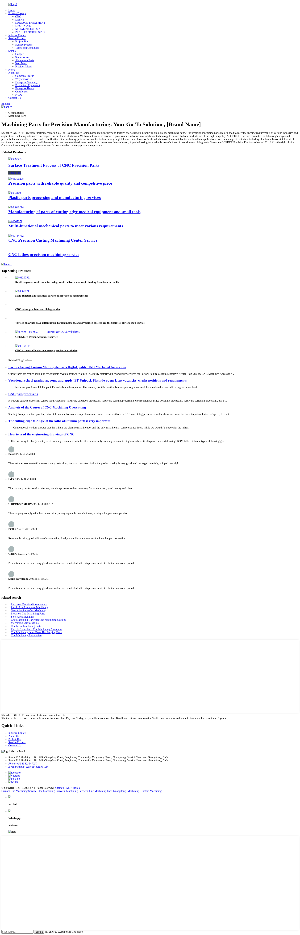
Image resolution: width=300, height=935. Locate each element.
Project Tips (21, 41)
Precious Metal (23, 66)
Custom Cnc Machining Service (18, 791)
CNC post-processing (23, 394)
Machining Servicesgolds (25, 622)
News (11, 69)
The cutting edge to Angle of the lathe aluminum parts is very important (59, 421)
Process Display (17, 13)
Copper (19, 53)
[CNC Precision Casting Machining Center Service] (16, 235)
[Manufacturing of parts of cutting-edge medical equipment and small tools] (16, 207)
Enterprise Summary (26, 82)
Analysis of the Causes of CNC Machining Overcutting (47, 407)
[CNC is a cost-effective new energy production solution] (22, 345)
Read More (15, 172)
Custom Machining (151, 791)
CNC (18, 16)
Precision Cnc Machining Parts (28, 613)
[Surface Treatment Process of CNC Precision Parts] (15, 158)
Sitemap (59, 787)
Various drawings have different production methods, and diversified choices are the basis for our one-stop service (80, 322)
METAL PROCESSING (29, 28)
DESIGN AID (23, 25)
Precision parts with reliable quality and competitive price (60, 183)
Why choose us (23, 79)
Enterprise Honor (24, 88)
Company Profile (24, 75)
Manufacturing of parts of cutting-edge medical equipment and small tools (74, 211)
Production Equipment (27, 85)
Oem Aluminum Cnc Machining (28, 610)
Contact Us (14, 97)
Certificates (21, 91)
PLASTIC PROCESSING (30, 32)
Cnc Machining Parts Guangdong (107, 791)
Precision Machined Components (29, 604)
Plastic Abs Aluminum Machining (29, 607)
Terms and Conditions (27, 47)
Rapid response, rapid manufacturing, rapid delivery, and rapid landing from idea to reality (67, 282)
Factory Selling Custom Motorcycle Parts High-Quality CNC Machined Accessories (67, 367)
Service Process (17, 38)
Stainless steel (22, 57)
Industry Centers (17, 35)
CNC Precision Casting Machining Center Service (52, 240)
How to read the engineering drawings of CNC (41, 434)
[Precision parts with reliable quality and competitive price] (16, 178)
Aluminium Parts (24, 60)
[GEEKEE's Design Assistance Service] (47, 331)
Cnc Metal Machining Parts (26, 626)
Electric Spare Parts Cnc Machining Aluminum (36, 629)
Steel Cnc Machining (22, 616)
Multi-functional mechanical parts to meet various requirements (65, 226)
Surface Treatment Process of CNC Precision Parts (53, 165)
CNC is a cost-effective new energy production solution (46, 350)
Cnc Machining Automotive (26, 635)
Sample (12, 50)
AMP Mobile (73, 787)
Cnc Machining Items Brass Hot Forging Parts (36, 632)
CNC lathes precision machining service (43, 254)
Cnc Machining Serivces (51, 791)
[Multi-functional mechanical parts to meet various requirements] (15, 221)
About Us (13, 72)
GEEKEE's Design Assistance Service (36, 336)
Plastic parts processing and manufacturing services (54, 197)
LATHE (19, 19)
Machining (133, 791)
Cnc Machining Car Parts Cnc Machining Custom (38, 619)
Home (11, 10)
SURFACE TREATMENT (30, 22)
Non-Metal (21, 63)
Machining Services (77, 791)
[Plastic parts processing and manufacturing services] (15, 192)
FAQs (18, 94)
